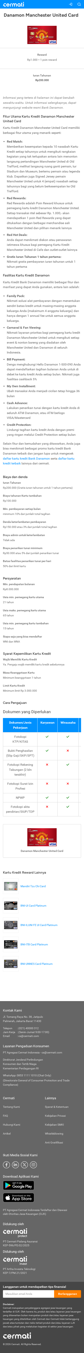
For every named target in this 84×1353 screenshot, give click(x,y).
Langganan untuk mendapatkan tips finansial (34, 1287)
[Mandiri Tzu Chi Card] (25, 892)
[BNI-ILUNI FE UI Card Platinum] (31, 930)
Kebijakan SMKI (54, 1124)
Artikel (7, 1133)
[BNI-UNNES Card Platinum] (29, 969)
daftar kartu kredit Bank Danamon (27, 458)
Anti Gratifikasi (54, 1142)
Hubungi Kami (11, 1124)
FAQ (5, 1115)
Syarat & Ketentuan (57, 1106)
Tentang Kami (11, 1106)
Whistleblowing (54, 1133)
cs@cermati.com (28, 1036)
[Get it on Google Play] (42, 1185)
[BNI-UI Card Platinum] (25, 911)
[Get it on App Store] (42, 1197)
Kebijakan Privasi (55, 1115)
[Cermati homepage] (17, 1335)
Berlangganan (67, 1293)
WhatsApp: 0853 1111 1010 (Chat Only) (27, 1075)
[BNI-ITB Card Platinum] (26, 950)
